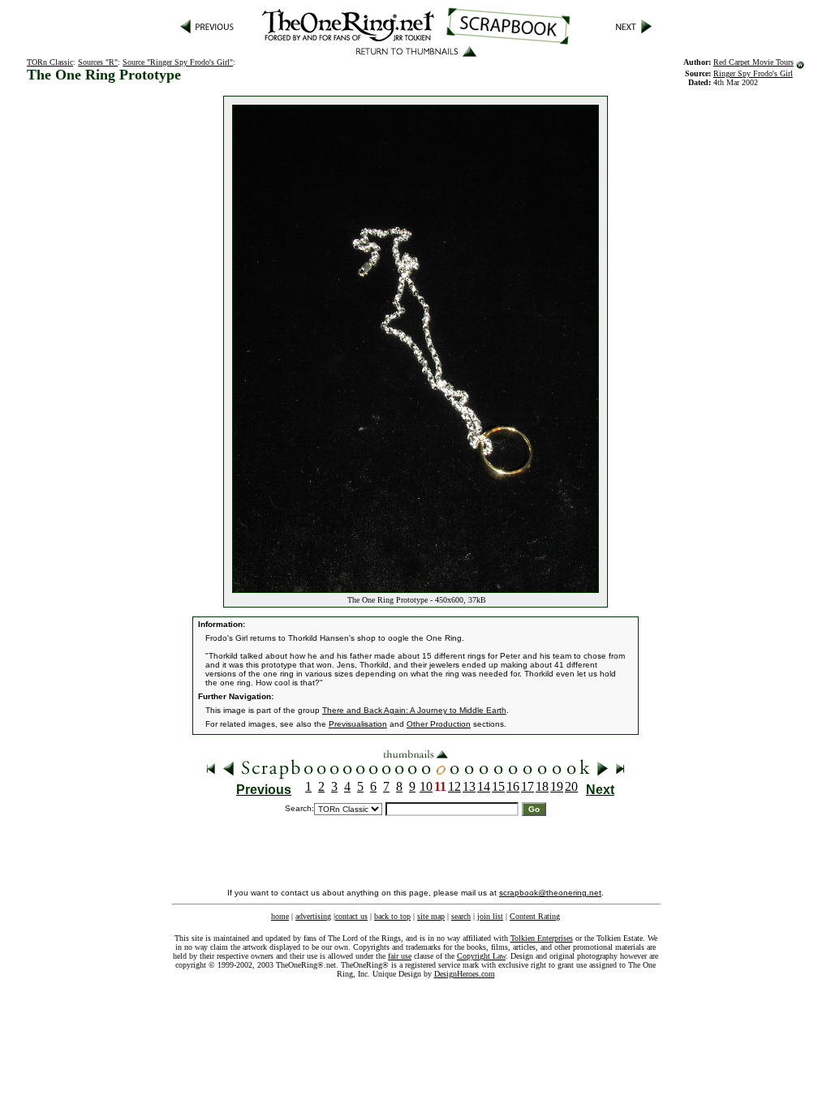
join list (490, 916)
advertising (313, 916)
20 (571, 786)
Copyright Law (481, 955)
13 (469, 786)
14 (483, 786)
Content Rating (535, 916)
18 (542, 786)
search (461, 916)
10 (426, 786)
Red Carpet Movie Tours (753, 62)
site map (431, 916)
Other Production (439, 723)
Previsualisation (358, 723)
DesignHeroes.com (464, 973)
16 (512, 786)
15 (498, 786)
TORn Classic (50, 62)
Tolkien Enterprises (541, 938)
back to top (392, 916)
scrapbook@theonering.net (550, 892)
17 (527, 786)
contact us (351, 916)
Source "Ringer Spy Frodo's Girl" (178, 62)
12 (454, 786)
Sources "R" (98, 62)
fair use (399, 955)
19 (556, 786)
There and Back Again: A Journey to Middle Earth (414, 710)
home (280, 916)
